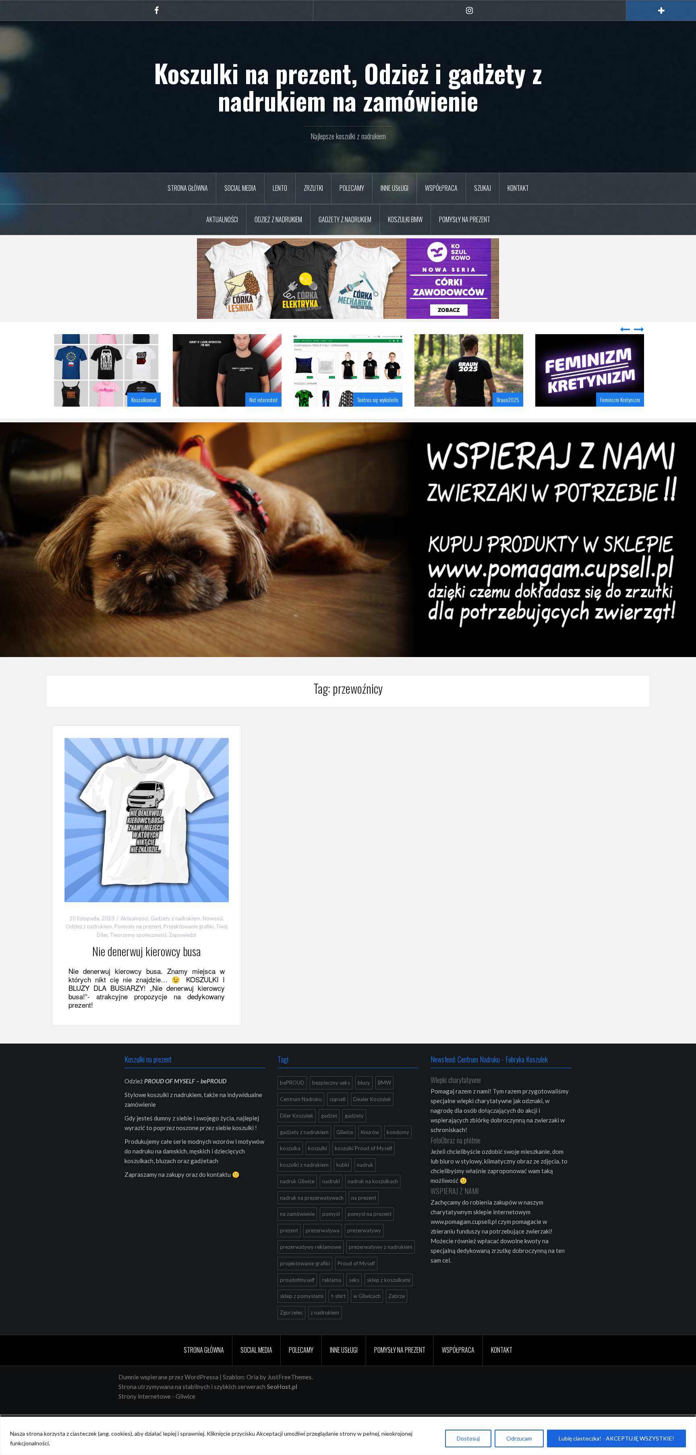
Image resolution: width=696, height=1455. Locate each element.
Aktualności (222, 219)
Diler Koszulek (296, 1136)
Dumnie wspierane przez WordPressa (168, 1397)
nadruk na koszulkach (373, 1201)
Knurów (370, 1152)
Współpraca (441, 188)
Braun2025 (387, 419)
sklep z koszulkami (388, 1300)
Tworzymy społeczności (138, 955)
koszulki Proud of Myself (363, 1168)
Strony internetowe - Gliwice (156, 1416)
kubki (342, 1185)
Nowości (213, 938)
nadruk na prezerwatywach (312, 1218)
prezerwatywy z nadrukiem (380, 1267)
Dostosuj (468, 1438)
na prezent (363, 1218)
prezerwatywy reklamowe (310, 1267)
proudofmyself (297, 1300)
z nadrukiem (325, 1332)
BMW (384, 1103)
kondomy (398, 1152)
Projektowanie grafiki (188, 946)
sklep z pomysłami (301, 1316)
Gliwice (344, 1152)
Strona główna (188, 188)
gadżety (354, 1136)
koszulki (317, 1168)
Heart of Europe (624, 419)
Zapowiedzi (182, 955)
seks (354, 1300)
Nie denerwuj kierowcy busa (146, 971)
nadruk (365, 1185)
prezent (289, 1250)
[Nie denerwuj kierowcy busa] (146, 839)
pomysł (331, 1234)
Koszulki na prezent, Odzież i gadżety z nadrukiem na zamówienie (348, 86)
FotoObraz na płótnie (456, 1160)
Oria (252, 1397)
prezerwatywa (323, 1250)
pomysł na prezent (370, 1234)
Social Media (240, 188)
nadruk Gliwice (297, 1201)
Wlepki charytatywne (456, 1100)
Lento (280, 188)
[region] (348, 1436)
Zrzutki (313, 188)
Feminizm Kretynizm (499, 419)
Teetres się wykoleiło (257, 419)
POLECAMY (352, 188)
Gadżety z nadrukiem (345, 219)
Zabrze (396, 1316)
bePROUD (292, 1103)
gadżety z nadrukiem (304, 1152)
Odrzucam (519, 1438)
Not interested (142, 419)
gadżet (329, 1136)
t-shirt (338, 1316)
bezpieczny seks (331, 1103)
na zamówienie (297, 1234)
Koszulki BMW (405, 219)
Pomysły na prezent (464, 219)
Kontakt (518, 188)
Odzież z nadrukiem (278, 219)
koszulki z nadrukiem (304, 1185)
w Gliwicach (367, 1316)
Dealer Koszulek (372, 1119)
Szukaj (482, 188)
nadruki (331, 1201)
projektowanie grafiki (305, 1283)
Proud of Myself (356, 1283)
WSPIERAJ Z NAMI (454, 1211)
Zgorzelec (291, 1332)
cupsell (337, 1119)
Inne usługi (394, 188)
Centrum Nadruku (301, 1119)
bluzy (364, 1103)
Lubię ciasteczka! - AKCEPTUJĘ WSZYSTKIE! (616, 1438)
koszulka (290, 1168)
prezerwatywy (364, 1250)
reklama (331, 1300)
